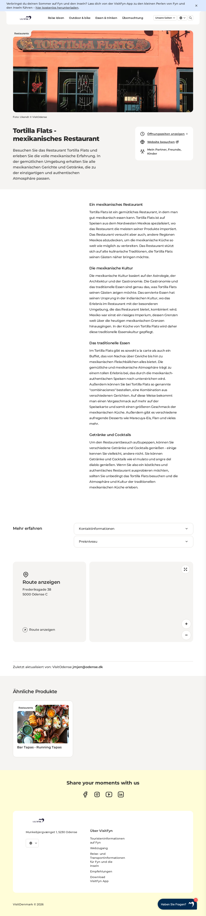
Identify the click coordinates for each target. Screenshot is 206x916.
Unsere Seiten (163, 17)
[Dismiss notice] (196, 5)
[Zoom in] (186, 624)
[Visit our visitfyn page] (97, 794)
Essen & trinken (106, 18)
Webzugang (99, 848)
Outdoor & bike (80, 18)
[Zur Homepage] (25, 17)
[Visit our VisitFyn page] (85, 794)
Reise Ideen (56, 18)
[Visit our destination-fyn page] (120, 794)
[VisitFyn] (38, 820)
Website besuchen (161, 142)
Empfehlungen (101, 871)
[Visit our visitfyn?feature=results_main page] (108, 794)
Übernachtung (132, 18)
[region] (141, 602)
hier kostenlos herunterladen (57, 7)
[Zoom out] (186, 635)
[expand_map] (185, 569)
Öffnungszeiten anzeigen (166, 134)
